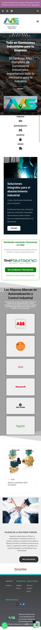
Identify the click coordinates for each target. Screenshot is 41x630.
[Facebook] (3, 11)
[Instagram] (7, 11)
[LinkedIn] (12, 11)
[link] (10, 585)
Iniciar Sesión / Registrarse (12, 27)
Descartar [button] (35, 5)
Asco (12, 479)
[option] (20, 470)
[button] (37, 11)
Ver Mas (14, 228)
